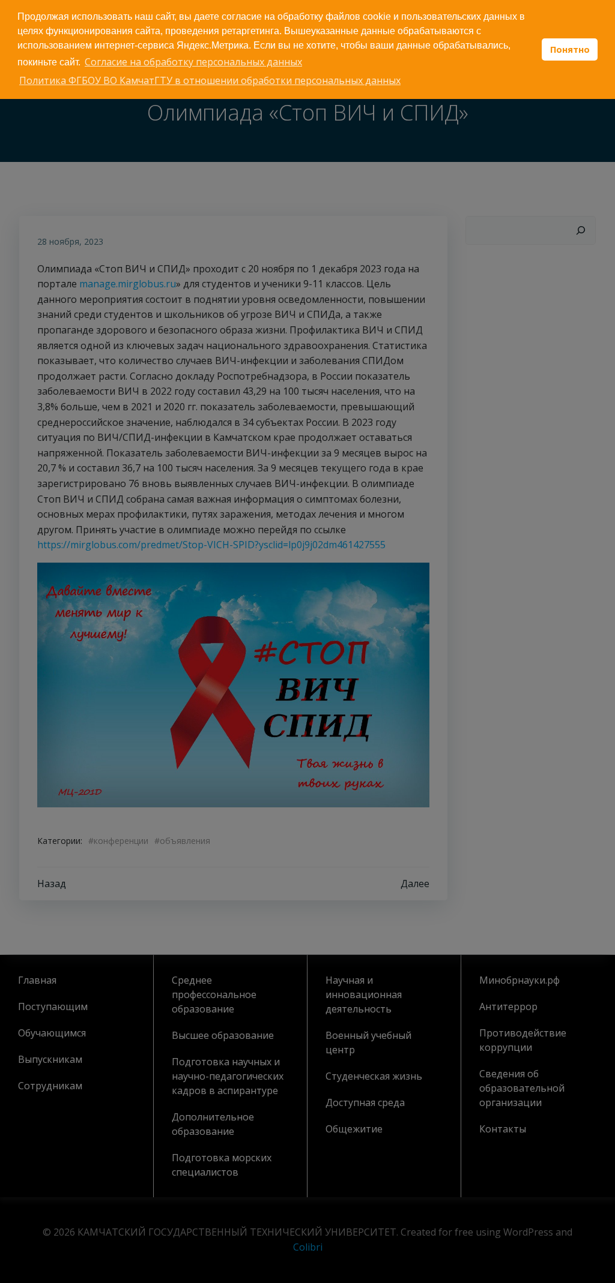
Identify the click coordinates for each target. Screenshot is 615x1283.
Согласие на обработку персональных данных (193, 61)
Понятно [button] (570, 49)
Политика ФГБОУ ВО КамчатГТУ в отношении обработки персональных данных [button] (210, 80)
